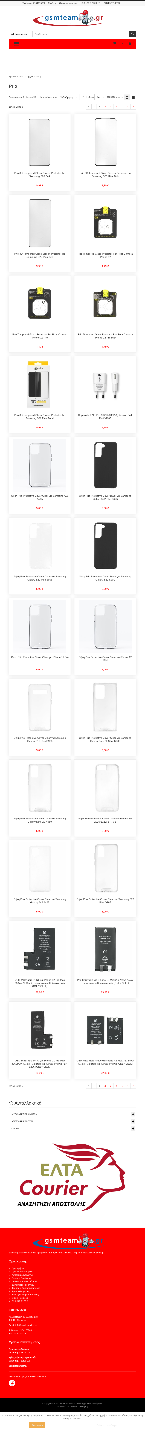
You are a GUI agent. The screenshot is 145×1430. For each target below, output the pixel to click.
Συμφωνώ (37, 1425)
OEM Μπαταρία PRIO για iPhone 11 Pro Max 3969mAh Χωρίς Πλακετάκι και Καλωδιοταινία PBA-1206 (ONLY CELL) (39, 1063)
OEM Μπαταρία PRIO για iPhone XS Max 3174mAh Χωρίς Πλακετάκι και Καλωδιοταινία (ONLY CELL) (105, 1062)
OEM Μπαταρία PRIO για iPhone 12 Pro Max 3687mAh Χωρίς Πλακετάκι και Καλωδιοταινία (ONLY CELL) (40, 982)
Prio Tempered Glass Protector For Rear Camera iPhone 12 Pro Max (105, 336)
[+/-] (83, 97)
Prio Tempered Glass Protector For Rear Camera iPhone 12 (105, 255)
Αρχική (30, 76)
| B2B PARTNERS (111, 3)
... (122, 106)
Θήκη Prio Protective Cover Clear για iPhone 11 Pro (40, 657)
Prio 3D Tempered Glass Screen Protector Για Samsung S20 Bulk (39, 175)
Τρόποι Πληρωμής (21, 1291)
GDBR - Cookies (20, 1298)
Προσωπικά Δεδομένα (22, 1271)
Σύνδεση (52, 3)
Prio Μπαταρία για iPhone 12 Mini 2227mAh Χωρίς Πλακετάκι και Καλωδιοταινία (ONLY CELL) (105, 981)
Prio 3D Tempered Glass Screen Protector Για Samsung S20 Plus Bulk (39, 255)
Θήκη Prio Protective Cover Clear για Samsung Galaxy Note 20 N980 (40, 820)
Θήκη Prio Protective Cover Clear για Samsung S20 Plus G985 (105, 901)
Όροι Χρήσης (18, 1268)
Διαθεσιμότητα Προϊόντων (24, 1281)
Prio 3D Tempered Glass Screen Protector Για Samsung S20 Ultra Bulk (105, 175)
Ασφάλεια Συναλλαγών (22, 1275)
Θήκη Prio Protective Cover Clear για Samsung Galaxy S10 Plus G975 (40, 739)
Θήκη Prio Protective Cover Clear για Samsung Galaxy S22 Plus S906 (40, 578)
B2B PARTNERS (20, 1301)
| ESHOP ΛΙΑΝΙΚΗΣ (90, 3)
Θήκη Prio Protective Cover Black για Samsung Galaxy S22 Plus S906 (105, 497)
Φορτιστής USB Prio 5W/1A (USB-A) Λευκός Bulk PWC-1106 (105, 417)
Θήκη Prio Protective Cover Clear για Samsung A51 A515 (39, 497)
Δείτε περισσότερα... (108, 1425)
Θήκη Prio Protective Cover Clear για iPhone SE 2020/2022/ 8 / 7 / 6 (105, 820)
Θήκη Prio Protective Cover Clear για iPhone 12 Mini (105, 659)
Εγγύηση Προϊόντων (21, 1278)
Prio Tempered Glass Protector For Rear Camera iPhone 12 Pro (39, 336)
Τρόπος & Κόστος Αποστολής (26, 1288)
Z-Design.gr (83, 1406)
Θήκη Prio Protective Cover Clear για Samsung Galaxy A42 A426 (40, 901)
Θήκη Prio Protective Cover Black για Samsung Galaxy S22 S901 (105, 578)
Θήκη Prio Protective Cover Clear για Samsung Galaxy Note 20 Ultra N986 (105, 739)
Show (91, 97)
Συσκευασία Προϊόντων (23, 1285)
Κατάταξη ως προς (48, 97)
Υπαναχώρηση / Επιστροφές (25, 1294)
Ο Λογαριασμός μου (68, 3)
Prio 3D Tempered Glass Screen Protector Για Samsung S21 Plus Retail (39, 417)
